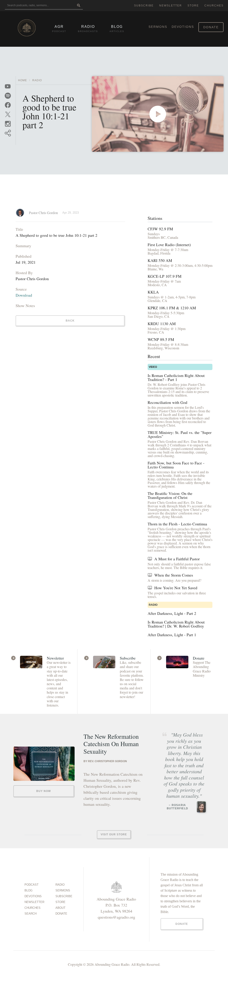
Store (193, 5)
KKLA (153, 292)
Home (22, 80)
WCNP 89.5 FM (161, 339)
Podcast (31, 884)
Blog (28, 890)
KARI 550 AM (160, 260)
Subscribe (144, 5)
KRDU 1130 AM (162, 323)
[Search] (78, 5)
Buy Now (43, 791)
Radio (37, 80)
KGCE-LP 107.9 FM (164, 276)
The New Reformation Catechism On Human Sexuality (111, 744)
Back (70, 320)
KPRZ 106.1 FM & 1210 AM (172, 307)
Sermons (158, 26)
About (60, 907)
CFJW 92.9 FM (160, 228)
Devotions (183, 26)
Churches (214, 5)
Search (30, 913)
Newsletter (170, 5)
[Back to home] (26, 28)
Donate (211, 27)
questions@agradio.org (116, 917)
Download (24, 295)
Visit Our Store (114, 834)
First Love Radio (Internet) (169, 244)
